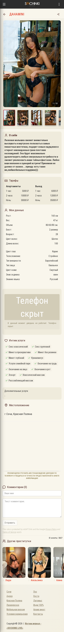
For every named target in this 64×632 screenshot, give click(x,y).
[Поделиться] (58, 14)
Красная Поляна (14, 600)
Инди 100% (38, 605)
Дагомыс (37, 600)
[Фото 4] (50, 118)
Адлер (10, 596)
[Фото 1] (9, 118)
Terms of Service (9, 532)
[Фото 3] (37, 118)
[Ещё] (59, 4)
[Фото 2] (23, 118)
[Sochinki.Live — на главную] (32, 4)
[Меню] (4, 4)
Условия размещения (17, 614)
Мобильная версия (16, 609)
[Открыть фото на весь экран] (32, 63)
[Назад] (4, 14)
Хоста (36, 596)
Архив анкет (39, 609)
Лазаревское (13, 605)
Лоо (35, 591)
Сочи (9, 591)
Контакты (38, 614)
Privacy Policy (51, 529)
